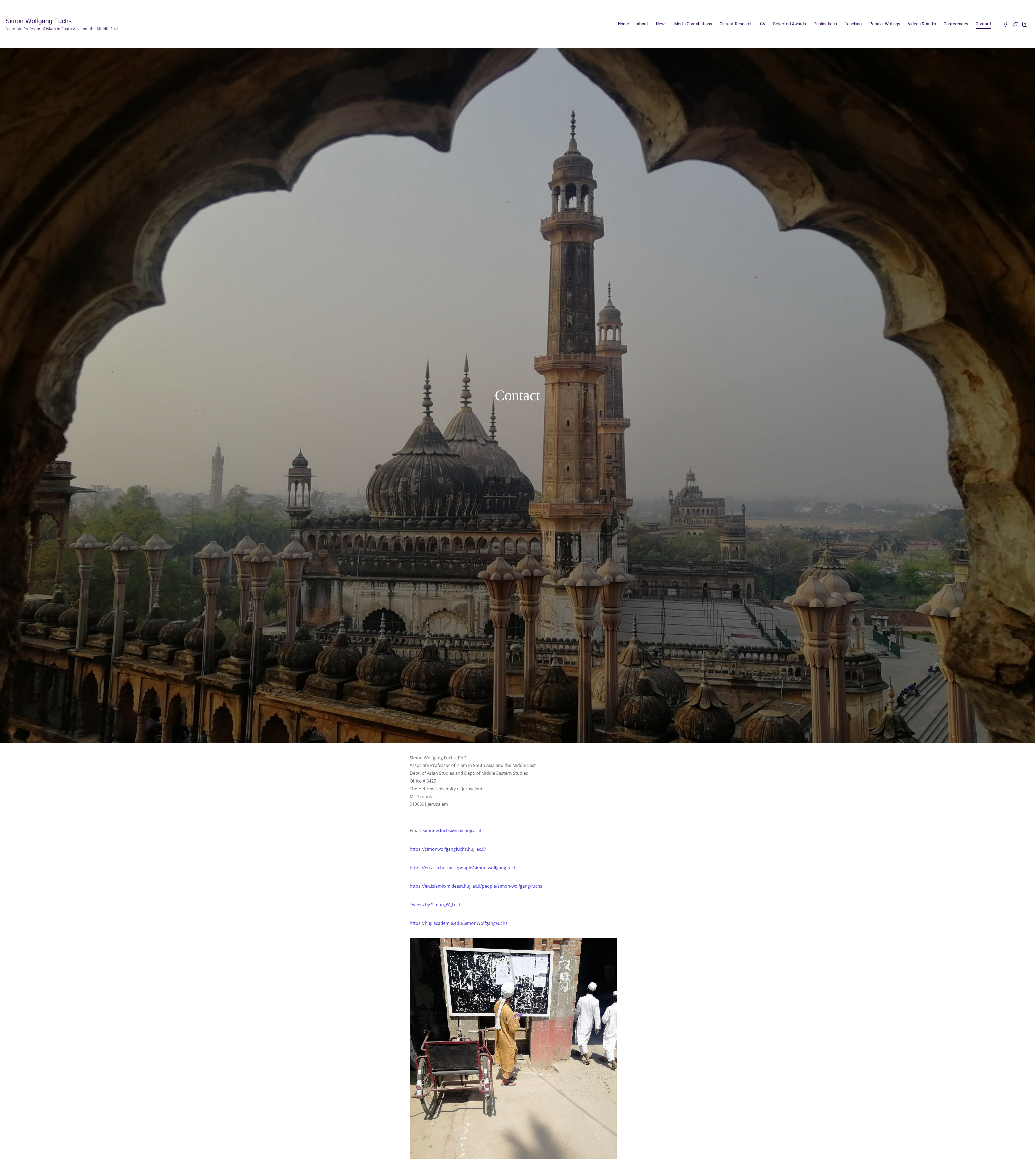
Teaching (853, 23)
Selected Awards (789, 23)
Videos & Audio (922, 23)
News (661, 23)
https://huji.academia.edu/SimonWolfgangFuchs (459, 923)
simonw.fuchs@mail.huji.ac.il (452, 830)
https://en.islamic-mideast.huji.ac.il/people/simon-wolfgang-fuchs (476, 886)
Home (623, 23)
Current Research (736, 23)
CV (762, 23)
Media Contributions (693, 23)
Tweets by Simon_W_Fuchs (437, 905)
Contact (983, 23)
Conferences (956, 23)
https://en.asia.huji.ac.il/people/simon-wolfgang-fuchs (464, 868)
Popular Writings (884, 23)
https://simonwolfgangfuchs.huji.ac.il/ (448, 849)
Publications (825, 23)
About (642, 23)
